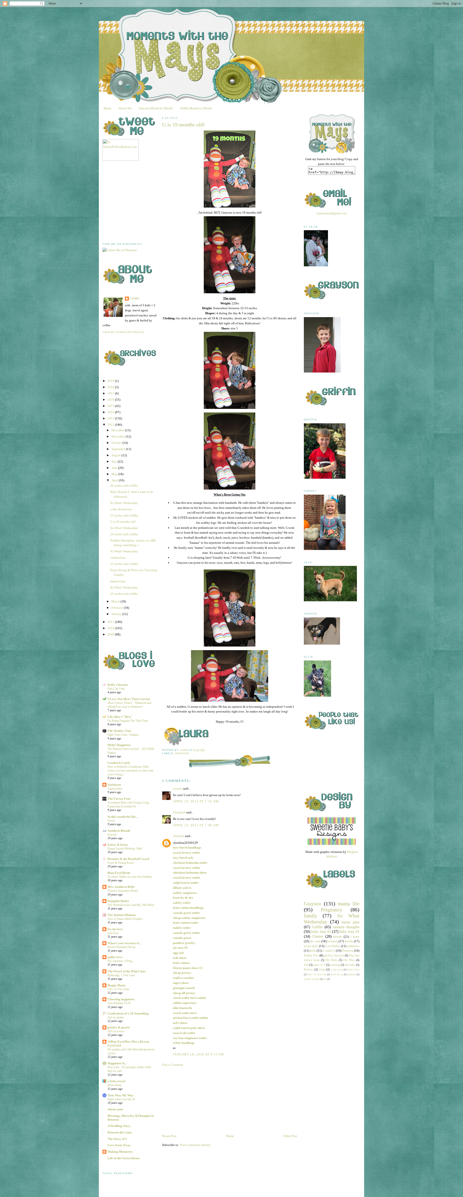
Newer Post (169, 1136)
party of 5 (319, 965)
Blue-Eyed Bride (119, 873)
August (116, 455)
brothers (332, 941)
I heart (354, 936)
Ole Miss (349, 960)
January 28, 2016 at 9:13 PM (198, 1054)
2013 (111, 418)
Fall (306, 965)
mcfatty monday (312, 979)
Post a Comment (172, 1064)
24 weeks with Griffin (124, 534)
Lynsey (177, 788)
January (116, 614)
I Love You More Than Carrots (129, 699)
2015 (111, 406)
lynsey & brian (118, 844)
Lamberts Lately (119, 763)
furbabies (351, 974)
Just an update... (117, 1017)
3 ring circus (337, 969)
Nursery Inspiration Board (123, 890)
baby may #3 (349, 931)
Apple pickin (115, 788)
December (118, 430)
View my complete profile (123, 332)
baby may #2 (321, 931)
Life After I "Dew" (120, 717)
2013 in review (116, 1031)
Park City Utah (116, 688)
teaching (335, 965)
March (116, 601)
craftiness (353, 946)
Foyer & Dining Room (121, 862)
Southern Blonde (119, 830)
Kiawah (112, 834)
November (118, 436)
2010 (111, 628)
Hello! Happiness (119, 745)
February (117, 607)
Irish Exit (113, 933)
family (310, 915)
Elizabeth (179, 812)
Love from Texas (119, 1145)
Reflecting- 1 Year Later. (121, 975)
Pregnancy (331, 909)
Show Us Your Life (316, 974)
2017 (111, 393)
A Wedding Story (119, 1126)
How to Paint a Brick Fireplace (125, 919)
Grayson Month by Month (156, 108)
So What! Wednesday (124, 503)
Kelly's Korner (118, 685)
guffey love (115, 957)
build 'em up (337, 974)
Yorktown (114, 784)
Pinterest (347, 950)
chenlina (178, 836)
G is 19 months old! (123, 521)
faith (313, 950)
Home (107, 108)
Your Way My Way (121, 1095)
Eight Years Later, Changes (123, 734)
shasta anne (115, 1109)
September (118, 449)
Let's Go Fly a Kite (118, 989)
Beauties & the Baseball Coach (128, 859)
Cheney (318, 936)
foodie (349, 941)
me (325, 979)
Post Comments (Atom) (195, 1145)
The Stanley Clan (119, 731)
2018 (111, 387)
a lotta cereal (116, 1081)
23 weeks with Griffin (124, 564)
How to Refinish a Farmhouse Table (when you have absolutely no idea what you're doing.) (130, 770)
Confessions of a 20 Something (128, 1013)
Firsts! (111, 820)
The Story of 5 (117, 1139)
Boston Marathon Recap (121, 947)
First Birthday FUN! (119, 1003)
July (114, 461)
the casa (315, 941)
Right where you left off (121, 1099)
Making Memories (120, 1151)
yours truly (311, 946)
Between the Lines (120, 1132)
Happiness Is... (117, 1063)
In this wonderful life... (123, 816)
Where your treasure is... (124, 943)
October (117, 443)
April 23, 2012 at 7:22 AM (196, 801)
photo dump (114, 1085)
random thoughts (346, 927)
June (114, 468)
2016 (111, 399)
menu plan (350, 922)
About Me (125, 108)
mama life (348, 903)
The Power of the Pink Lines (127, 971)
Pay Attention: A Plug (120, 961)
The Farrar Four (119, 798)
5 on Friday (332, 946)
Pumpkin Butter (118, 901)
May (114, 474)
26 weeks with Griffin (124, 485)
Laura (134, 298)
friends (337, 936)
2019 (111, 381)
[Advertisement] (138, 202)
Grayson (182, 753)
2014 (111, 412)
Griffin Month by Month (196, 108)
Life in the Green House (124, 1158)
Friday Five (311, 955)
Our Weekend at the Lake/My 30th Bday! (131, 905)
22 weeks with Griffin (124, 593)
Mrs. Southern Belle (121, 887)
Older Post (290, 1136)
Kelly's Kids (353, 969)
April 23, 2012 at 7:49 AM (196, 825)
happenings (117, 581)
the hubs (350, 965)
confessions (117, 557)
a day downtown (121, 509)
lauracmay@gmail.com (332, 213)
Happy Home (117, 985)
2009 (111, 634)
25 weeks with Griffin (124, 515)
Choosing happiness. (121, 999)
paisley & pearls (119, 1027)
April (115, 480)
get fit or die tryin (334, 955)
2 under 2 (329, 950)
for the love (115, 929)
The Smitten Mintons (122, 915)
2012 (111, 424)
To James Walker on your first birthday (130, 876)
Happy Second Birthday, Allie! (125, 848)
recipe (322, 969)
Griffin (317, 927)
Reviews (309, 969)
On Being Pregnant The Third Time (128, 720)
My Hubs (332, 960)
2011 (111, 622)
